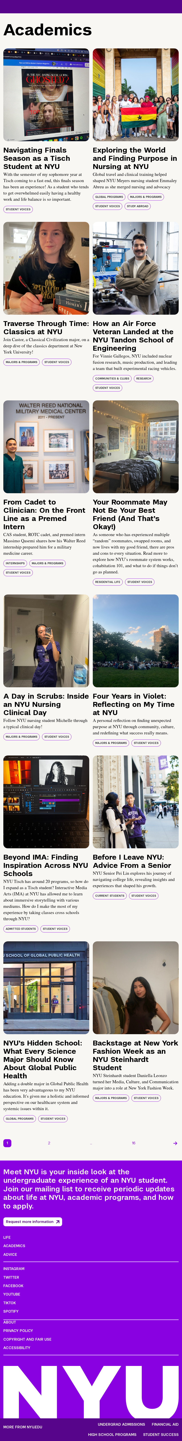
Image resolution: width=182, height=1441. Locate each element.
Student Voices (18, 209)
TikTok (9, 1303)
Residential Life (107, 582)
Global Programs (109, 197)
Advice (10, 1254)
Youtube (11, 1294)
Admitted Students (21, 929)
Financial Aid (165, 1424)
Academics (14, 1246)
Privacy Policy (18, 1330)
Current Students (109, 896)
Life (7, 1237)
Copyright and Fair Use (27, 1339)
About (9, 1322)
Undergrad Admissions (121, 1424)
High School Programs (112, 1435)
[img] (46, 94)
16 (133, 1143)
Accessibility (16, 1348)
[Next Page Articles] (175, 1143)
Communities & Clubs (112, 378)
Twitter (11, 1277)
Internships (15, 563)
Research (143, 378)
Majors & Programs (146, 197)
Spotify (11, 1311)
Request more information (29, 1221)
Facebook (13, 1286)
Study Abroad (137, 206)
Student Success (161, 1435)
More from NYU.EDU (22, 1427)
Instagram (13, 1268)
